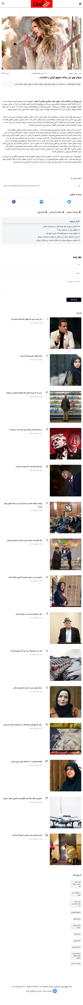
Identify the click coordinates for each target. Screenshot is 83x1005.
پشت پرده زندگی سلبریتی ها (76, 904)
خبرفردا (51, 986)
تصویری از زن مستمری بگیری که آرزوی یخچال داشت (25, 577)
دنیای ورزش (77, 941)
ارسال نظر (74, 300)
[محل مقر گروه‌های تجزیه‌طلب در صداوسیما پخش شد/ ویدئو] (65, 739)
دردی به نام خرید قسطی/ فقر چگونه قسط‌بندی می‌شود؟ (24, 393)
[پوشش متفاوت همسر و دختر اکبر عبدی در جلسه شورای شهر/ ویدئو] (65, 517)
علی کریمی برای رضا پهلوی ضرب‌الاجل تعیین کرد (26, 319)
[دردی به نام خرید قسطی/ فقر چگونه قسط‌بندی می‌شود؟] (65, 407)
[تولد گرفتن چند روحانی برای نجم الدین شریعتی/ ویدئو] (65, 554)
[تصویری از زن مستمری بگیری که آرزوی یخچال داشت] (65, 591)
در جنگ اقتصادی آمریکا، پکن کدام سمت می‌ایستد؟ (26, 429)
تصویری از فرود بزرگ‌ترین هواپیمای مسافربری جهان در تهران (22, 798)
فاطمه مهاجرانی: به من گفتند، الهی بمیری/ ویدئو (26, 761)
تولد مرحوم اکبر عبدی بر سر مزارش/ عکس (29, 614)
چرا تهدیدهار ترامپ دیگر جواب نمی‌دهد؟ (29, 466)
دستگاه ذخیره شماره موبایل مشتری (76, 956)
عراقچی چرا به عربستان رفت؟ (67, 229)
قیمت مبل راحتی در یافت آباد (76, 884)
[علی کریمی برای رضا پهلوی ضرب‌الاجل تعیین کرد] (65, 333)
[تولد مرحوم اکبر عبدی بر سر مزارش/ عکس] (65, 628)
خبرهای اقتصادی (75, 912)
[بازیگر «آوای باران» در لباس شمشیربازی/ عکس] (65, 702)
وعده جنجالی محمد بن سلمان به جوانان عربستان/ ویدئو (58, 236)
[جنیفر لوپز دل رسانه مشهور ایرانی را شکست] (41, 43)
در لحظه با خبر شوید (76, 894)
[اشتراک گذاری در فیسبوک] (14, 201)
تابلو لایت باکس (75, 964)
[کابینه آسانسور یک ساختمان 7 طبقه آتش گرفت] (65, 849)
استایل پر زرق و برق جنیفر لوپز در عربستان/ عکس (60, 226)
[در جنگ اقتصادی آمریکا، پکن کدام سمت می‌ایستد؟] (65, 443)
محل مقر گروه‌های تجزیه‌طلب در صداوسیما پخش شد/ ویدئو (23, 725)
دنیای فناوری (76, 919)
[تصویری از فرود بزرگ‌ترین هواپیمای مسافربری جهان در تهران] (65, 812)
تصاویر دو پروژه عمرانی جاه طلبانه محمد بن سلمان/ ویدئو (57, 240)
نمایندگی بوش (76, 947)
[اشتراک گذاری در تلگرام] (41, 201)
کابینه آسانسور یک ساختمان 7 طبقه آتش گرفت (27, 835)
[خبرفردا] (42, 4)
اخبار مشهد (77, 934)
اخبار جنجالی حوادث (76, 926)
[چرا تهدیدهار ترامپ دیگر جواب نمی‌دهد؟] (65, 480)
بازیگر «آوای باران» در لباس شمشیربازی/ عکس (27, 688)
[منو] (80, 4)
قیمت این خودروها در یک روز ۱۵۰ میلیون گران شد (26, 651)
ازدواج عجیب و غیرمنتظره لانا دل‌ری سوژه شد (62, 233)
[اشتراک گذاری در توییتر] (69, 201)
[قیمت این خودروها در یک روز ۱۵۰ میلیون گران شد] (65, 665)
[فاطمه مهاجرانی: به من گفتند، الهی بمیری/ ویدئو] (65, 775)
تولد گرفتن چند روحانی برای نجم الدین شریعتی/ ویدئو (24, 540)
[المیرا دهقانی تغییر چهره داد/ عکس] (65, 370)
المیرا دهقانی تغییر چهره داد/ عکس (31, 356)
